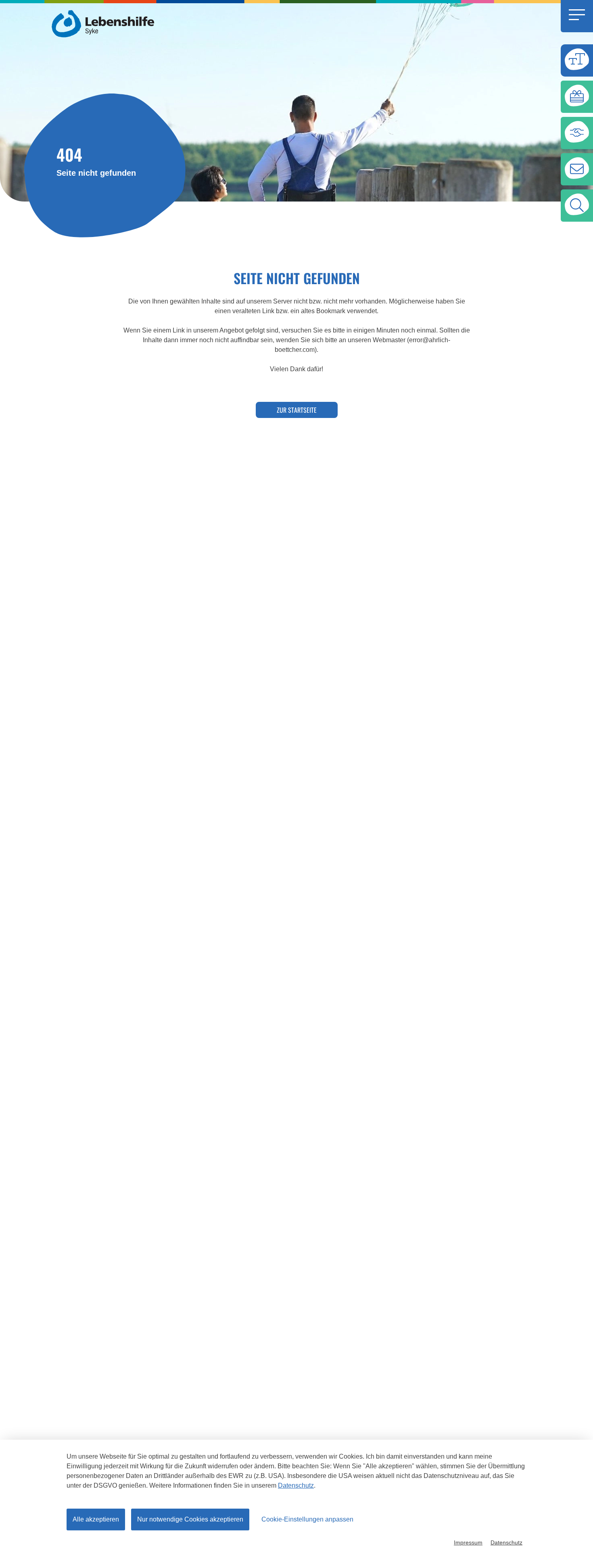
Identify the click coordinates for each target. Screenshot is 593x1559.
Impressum (468, 1542)
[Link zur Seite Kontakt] (577, 169)
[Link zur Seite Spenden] (577, 97)
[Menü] (577, 16)
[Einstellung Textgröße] (577, 60)
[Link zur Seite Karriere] (577, 133)
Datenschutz (296, 1485)
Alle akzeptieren (96, 1519)
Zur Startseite (297, 410)
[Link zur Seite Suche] (577, 205)
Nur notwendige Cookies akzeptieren (190, 1519)
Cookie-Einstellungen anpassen (307, 1519)
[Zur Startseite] (104, 23)
